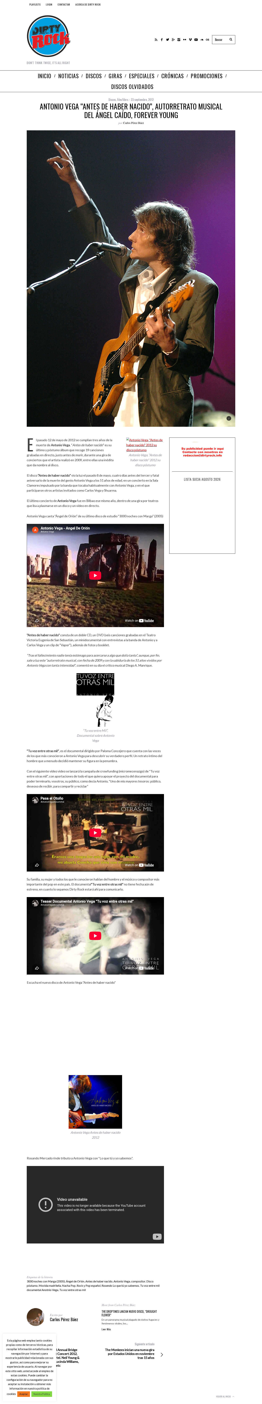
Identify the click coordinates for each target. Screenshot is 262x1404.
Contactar (64, 4)
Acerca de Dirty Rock (88, 4)
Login (49, 4)
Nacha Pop (69, 1285)
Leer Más (106, 1329)
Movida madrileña (50, 1285)
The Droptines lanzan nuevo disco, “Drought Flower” (129, 1313)
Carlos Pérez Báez (133, 123)
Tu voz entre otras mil (72, 1290)
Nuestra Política (42, 1394)
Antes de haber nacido (98, 1281)
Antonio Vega (122, 1281)
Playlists (34, 4)
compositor (138, 1281)
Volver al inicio (223, 1396)
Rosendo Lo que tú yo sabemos (120, 1285)
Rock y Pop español (89, 1285)
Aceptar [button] (23, 1394)
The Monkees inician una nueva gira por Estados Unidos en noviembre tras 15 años (129, 1351)
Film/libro (122, 99)
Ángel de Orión (75, 1281)
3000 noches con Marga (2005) (46, 1281)
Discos (112, 99)
